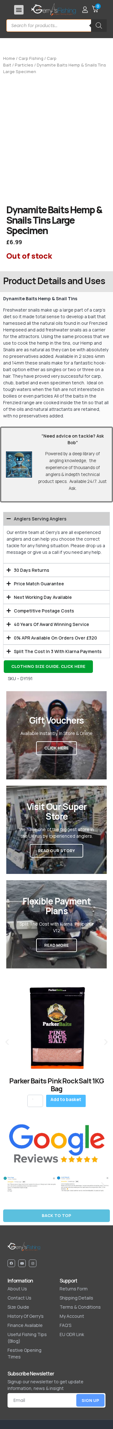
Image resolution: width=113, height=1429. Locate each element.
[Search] (99, 25)
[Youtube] (22, 1263)
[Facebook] (11, 1263)
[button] (19, 9)
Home (9, 58)
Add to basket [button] (66, 1099)
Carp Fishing (31, 58)
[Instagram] (32, 1263)
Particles (24, 65)
